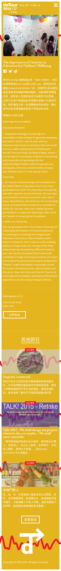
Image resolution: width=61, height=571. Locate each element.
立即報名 (14, 315)
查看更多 (30, 519)
